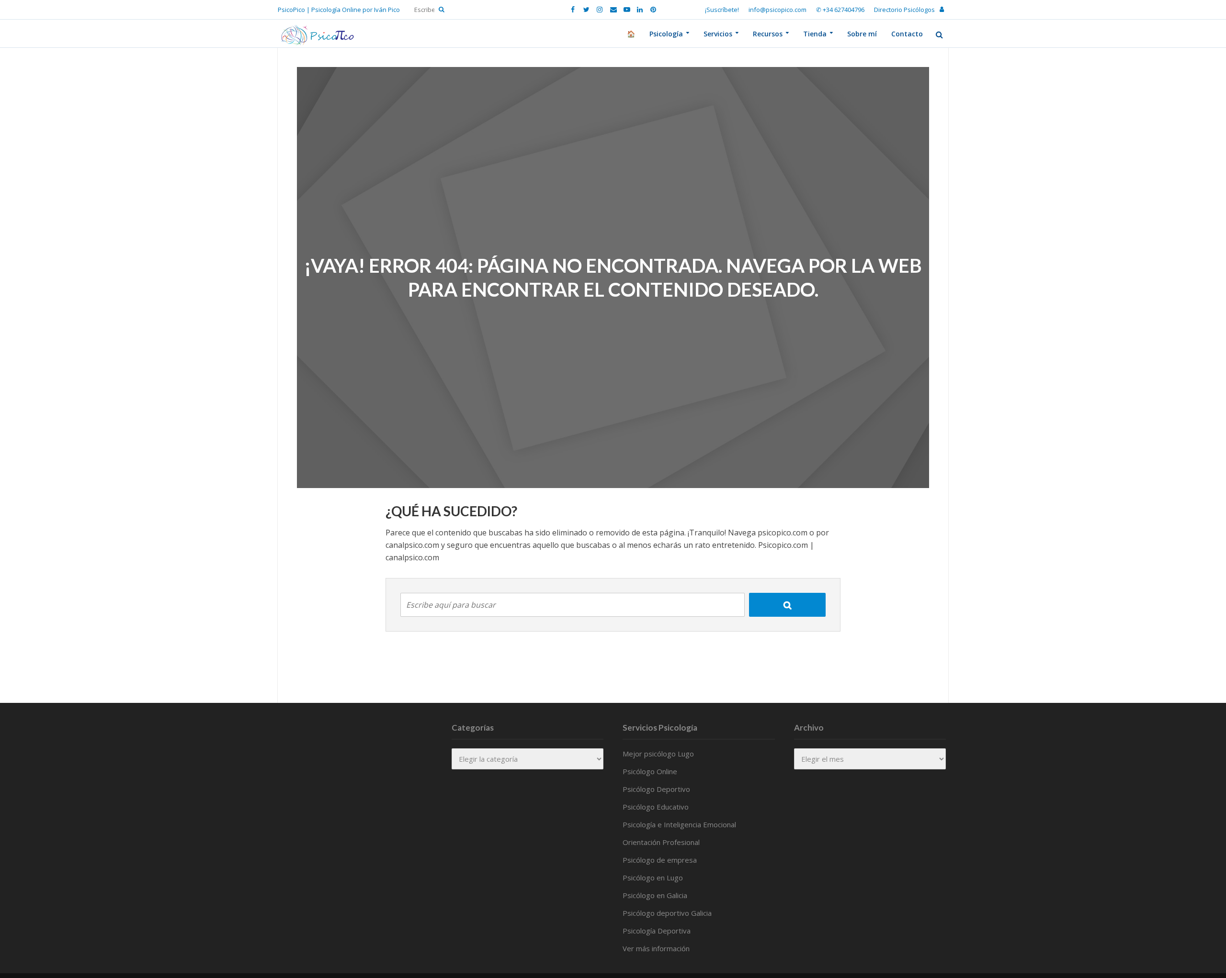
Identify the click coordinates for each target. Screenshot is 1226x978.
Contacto (907, 33)
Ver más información (656, 948)
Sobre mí (862, 33)
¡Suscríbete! (722, 9)
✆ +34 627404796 (840, 9)
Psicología (666, 33)
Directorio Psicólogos (904, 9)
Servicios (718, 33)
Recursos (768, 33)
